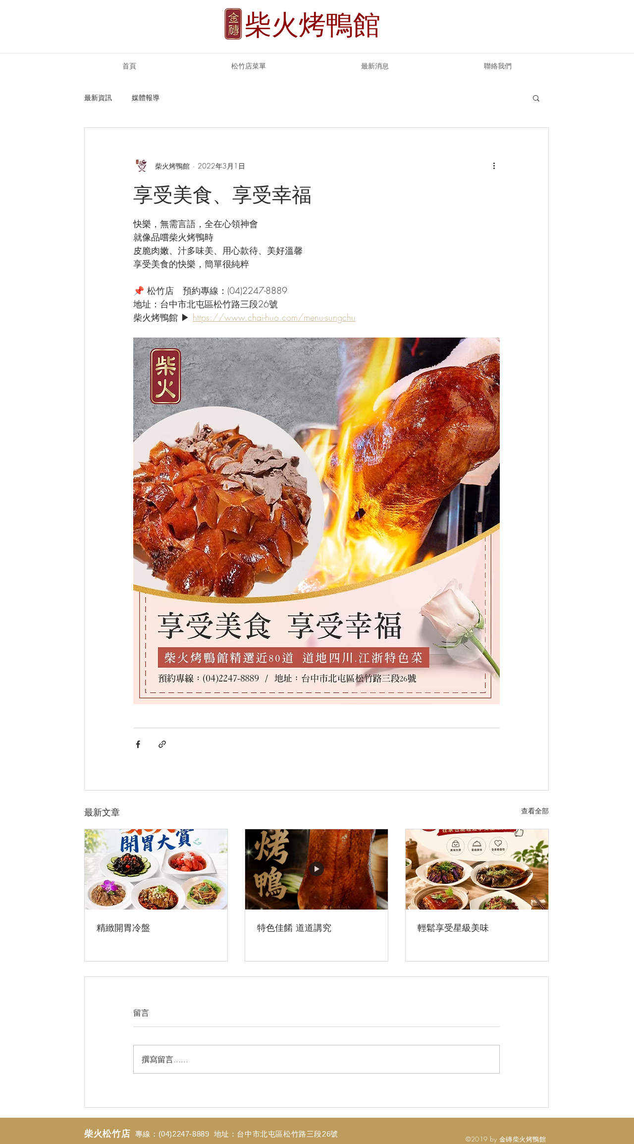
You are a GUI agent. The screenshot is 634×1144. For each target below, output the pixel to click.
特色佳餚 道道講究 (294, 927)
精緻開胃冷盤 (123, 927)
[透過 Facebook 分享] (138, 744)
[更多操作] (494, 166)
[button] (536, 98)
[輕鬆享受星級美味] (477, 869)
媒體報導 (145, 97)
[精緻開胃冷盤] (156, 869)
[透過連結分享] (162, 744)
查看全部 (535, 810)
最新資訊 (98, 97)
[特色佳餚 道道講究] (316, 869)
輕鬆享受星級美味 (453, 927)
